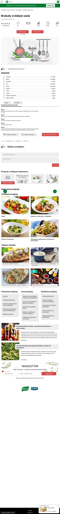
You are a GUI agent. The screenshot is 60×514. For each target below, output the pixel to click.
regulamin (30, 512)
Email (6, 102)
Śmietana (18, 141)
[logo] (9, 2)
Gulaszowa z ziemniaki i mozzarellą (49, 305)
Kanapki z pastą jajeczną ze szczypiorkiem (10, 304)
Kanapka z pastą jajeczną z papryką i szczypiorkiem (30, 296)
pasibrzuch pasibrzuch (9, 19)
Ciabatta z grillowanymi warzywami (29, 317)
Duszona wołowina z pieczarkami (48, 316)
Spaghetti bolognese (9, 300)
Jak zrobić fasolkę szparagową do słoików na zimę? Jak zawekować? (33, 346)
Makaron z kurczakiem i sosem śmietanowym (9, 309)
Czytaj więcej (24, 340)
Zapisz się (49, 374)
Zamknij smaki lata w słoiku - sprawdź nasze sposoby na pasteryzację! (33, 327)
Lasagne (5, 296)
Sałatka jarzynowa (8, 314)
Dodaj (55, 165)
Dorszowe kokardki (47, 296)
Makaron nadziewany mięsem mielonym (29, 312)
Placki (3, 216)
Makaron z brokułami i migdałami (41, 216)
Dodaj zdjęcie (8, 183)
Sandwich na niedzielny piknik (29, 307)
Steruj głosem (29, 134)
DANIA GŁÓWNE (9, 141)
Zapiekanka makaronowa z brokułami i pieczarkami (43, 239)
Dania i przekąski (11, 10)
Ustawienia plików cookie (7, 512)
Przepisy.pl (3, 10)
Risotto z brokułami (7, 239)
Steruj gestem (11, 134)
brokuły (26, 141)
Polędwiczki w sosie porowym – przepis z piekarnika (14, 285)
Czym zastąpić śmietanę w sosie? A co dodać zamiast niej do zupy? (44, 264)
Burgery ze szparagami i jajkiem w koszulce (29, 302)
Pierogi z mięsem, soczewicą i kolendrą (48, 300)
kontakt (30, 510)
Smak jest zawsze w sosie (37, 285)
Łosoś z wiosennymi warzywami (48, 311)
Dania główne (19, 10)
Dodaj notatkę (51, 134)
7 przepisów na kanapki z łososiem (10, 263)
